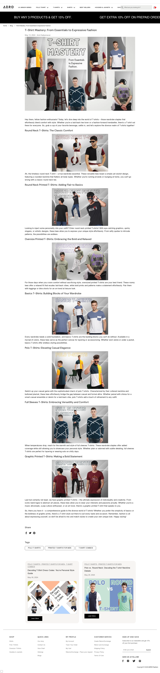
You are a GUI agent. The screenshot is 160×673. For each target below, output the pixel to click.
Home (5, 26)
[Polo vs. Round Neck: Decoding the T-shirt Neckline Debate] (109, 594)
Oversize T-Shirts (15, 648)
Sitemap (40, 652)
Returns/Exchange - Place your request (79, 652)
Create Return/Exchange (102, 641)
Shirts (11, 641)
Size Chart (41, 648)
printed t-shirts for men (59, 548)
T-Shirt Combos (86, 548)
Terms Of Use (99, 655)
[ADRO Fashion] (8, 7)
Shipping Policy (99, 648)
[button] (155, 7)
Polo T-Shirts (13, 645)
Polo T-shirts (34, 548)
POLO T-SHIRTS (34, 564)
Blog (11, 26)
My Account (70, 641)
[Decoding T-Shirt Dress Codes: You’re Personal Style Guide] (52, 597)
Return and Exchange (101, 645)
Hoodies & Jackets (15, 652)
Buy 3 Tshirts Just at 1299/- (80, 1)
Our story (41, 641)
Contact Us (41, 645)
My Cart (68, 648)
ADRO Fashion (153, 667)
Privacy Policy (99, 652)
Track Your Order (71, 645)
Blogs (39, 655)
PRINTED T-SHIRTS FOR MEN (53, 564)
